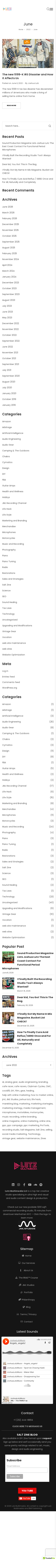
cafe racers (20, 1086)
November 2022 (10, 329)
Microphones (9, 532)
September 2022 (11, 340)
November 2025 (10, 230)
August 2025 (8, 247)
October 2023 (9, 288)
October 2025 (9, 235)
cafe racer (7, 1086)
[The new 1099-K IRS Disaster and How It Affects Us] (28, 53)
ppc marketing (31, 1125)
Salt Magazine (27, 1129)
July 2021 (6, 370)
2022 (28, 29)
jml (3, 1099)
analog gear (11, 1082)
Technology (8, 613)
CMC (48, 1086)
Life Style (6, 514)
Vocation (7, 637)
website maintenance (28, 1138)
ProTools (44, 1125)
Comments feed (11, 682)
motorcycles (36, 1112)
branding (43, 1082)
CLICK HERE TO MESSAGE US (27, 1426)
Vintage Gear (9, 631)
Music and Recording (13, 543)
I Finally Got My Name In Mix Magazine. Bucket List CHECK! (34, 1017)
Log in (5, 671)
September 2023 (11, 294)
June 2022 (7, 346)
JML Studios (12, 1099)
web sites (7, 648)
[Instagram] (18, 1184)
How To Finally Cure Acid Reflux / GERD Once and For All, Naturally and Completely (34, 1037)
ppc (4, 1125)
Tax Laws (6, 608)
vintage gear (9, 1138)
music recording (10, 1116)
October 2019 (9, 399)
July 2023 (7, 305)
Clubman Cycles (36, 1086)
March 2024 (8, 270)
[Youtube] (29, 1184)
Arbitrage (7, 427)
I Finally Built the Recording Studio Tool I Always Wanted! (34, 982)
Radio (5, 567)
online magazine (11, 1121)
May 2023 (7, 317)
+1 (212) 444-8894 (23, 1419)
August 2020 (8, 381)
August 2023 (8, 300)
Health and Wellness (12, 491)
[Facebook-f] (24, 1184)
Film (17, 1090)
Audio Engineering (11, 438)
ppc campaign (15, 1125)
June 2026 (7, 206)
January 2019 (9, 405)
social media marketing (14, 1134)
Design (5, 468)
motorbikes (23, 1112)
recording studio (10, 1129)
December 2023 (10, 282)
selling (49, 1129)
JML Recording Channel (14, 503)
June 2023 (7, 311)
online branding (28, 1116)
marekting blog (10, 1103)
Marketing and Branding (14, 520)
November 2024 (10, 259)
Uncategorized (9, 619)
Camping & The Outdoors (15, 450)
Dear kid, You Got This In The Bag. (19, 164)
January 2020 (9, 393)
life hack (36, 1099)
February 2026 (9, 218)
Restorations (8, 573)
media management (34, 1108)
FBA (4, 479)
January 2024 (9, 276)
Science (6, 590)
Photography (9, 549)
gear (22, 1090)
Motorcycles (8, 538)
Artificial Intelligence (12, 433)
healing (30, 1090)
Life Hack (6, 508)
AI (3, 1082)
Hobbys (6, 497)
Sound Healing (9, 602)
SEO (4, 596)
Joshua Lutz (33, 83)
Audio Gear (8, 444)
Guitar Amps (8, 485)
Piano (5, 555)
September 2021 (10, 364)
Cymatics (7, 462)
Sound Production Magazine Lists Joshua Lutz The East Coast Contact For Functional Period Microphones (28, 146)
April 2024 (7, 265)
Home (21, 29)
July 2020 (7, 387)
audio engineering (28, 1082)
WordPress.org (9, 687)
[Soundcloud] (35, 1184)
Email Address (13, 1466)
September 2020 (11, 375)
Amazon (6, 421)
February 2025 (9, 253)
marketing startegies (42, 1103)
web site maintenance (14, 643)
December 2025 (10, 224)
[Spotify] (40, 1184)
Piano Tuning (9, 561)
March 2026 (8, 212)
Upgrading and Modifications (17, 625)
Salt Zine (6, 584)
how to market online (42, 1095)
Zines (43, 1138)
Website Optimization (13, 654)
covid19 (6, 1090)
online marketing (29, 1121)
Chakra (6, 456)
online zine (44, 1121)
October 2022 (9, 335)
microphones (9, 1112)
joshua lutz (25, 1099)
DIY (4, 473)
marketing (24, 1103)
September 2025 (11, 241)
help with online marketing (16, 1095)
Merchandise (9, 526)
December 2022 (10, 323)
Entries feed (8, 676)
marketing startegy (12, 1108)
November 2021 (10, 352)
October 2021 (9, 358)
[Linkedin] (13, 1184)
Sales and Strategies (12, 578)
